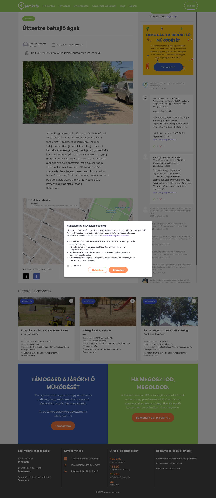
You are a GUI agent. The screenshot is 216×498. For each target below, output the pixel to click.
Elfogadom (118, 269)
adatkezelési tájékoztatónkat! (115, 235)
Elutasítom (98, 269)
